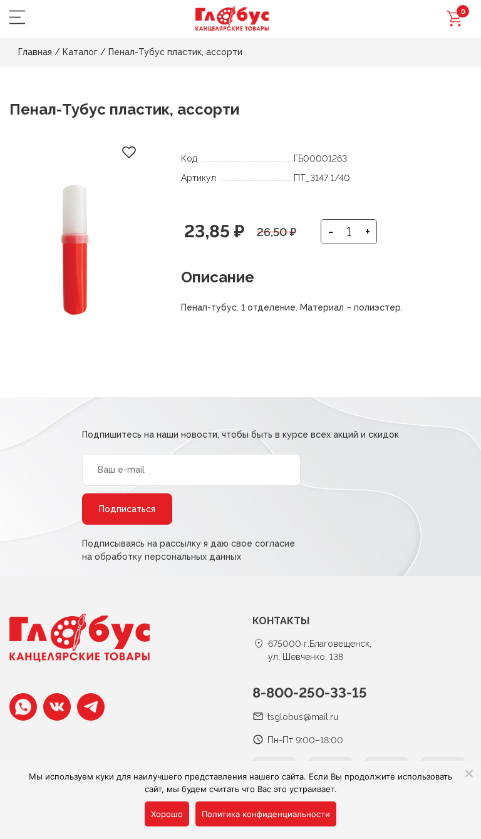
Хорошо (167, 814)
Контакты (280, 621)
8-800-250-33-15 (309, 692)
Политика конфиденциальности (266, 814)
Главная (35, 52)
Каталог (80, 52)
